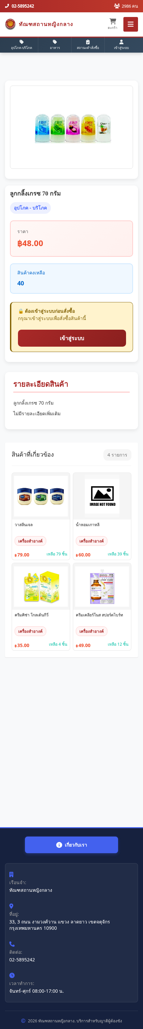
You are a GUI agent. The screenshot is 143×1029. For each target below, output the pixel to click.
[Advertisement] (71, 742)
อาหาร (55, 47)
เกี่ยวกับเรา (76, 845)
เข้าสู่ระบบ (121, 47)
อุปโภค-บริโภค (21, 47)
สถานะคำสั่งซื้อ (88, 47)
